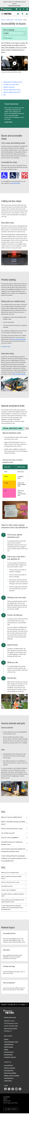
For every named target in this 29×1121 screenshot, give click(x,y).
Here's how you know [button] (14, 5)
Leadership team (8, 1044)
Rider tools (10, 20)
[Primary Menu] (27, 9)
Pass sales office (8, 1070)
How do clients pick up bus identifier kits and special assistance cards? (14, 850)
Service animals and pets (11, 92)
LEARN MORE (8, 122)
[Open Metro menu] (2, 14)
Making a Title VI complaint (11, 1075)
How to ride (18, 20)
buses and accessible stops (12, 82)
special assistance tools (11, 89)
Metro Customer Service (19, 374)
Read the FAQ (6, 346)
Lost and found (8, 1065)
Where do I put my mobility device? (14, 817)
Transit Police (8, 1080)
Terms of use (6, 1100)
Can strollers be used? (14, 833)
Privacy (5, 1098)
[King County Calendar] (16, 9)
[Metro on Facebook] (5, 1089)
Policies (6, 1049)
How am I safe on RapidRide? (14, 838)
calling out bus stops (11, 84)
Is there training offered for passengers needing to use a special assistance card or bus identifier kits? (14, 858)
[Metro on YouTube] (16, 1089)
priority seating (8, 87)
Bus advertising (8, 1054)
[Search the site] (23, 9)
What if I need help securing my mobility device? (14, 823)
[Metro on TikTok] (20, 1089)
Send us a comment (9, 1068)
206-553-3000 (15, 183)
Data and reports (9, 1052)
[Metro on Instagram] (12, 1089)
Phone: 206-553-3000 (10, 1028)
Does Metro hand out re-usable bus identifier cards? (14, 843)
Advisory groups (8, 1047)
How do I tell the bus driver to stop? (14, 829)
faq (4, 95)
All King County (11, 1109)
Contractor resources (10, 1057)
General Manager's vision (11, 1042)
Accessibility (6, 1097)
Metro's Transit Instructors (18, 339)
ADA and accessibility (10, 1073)
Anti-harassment (8, 1078)
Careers (6, 1039)
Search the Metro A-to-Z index (13, 1005)
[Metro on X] (9, 1089)
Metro (3, 20)
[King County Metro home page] (9, 1012)
